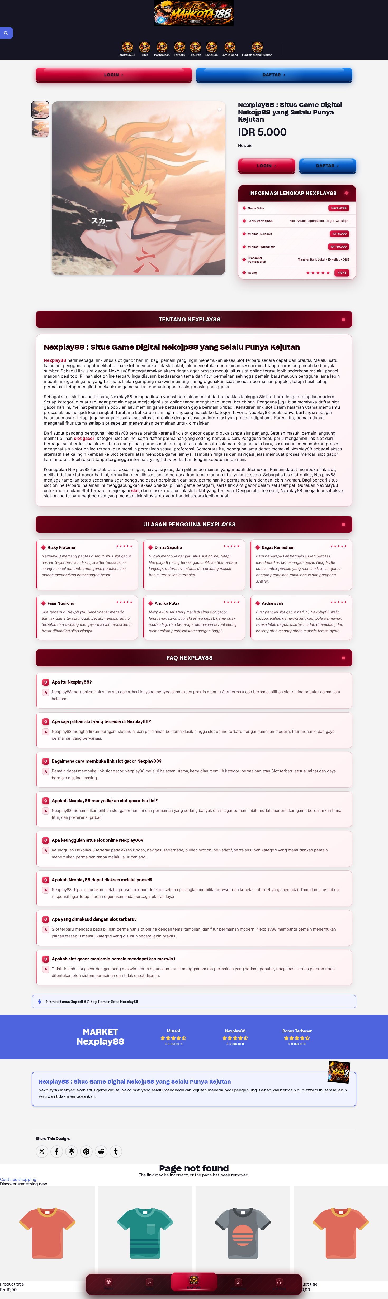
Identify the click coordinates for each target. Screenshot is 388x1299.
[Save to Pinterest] (86, 1151)
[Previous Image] (56, 189)
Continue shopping (18, 1179)
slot (135, 490)
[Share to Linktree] (71, 1151)
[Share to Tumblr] (116, 1151)
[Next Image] (221, 189)
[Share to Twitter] (42, 1151)
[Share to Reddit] (101, 1151)
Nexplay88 (55, 360)
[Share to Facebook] (56, 1151)
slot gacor (84, 438)
